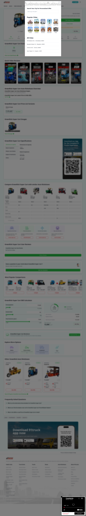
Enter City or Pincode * (32, 11)
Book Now (79, 513)
